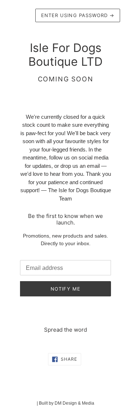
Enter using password (77, 15)
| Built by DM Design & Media (65, 403)
